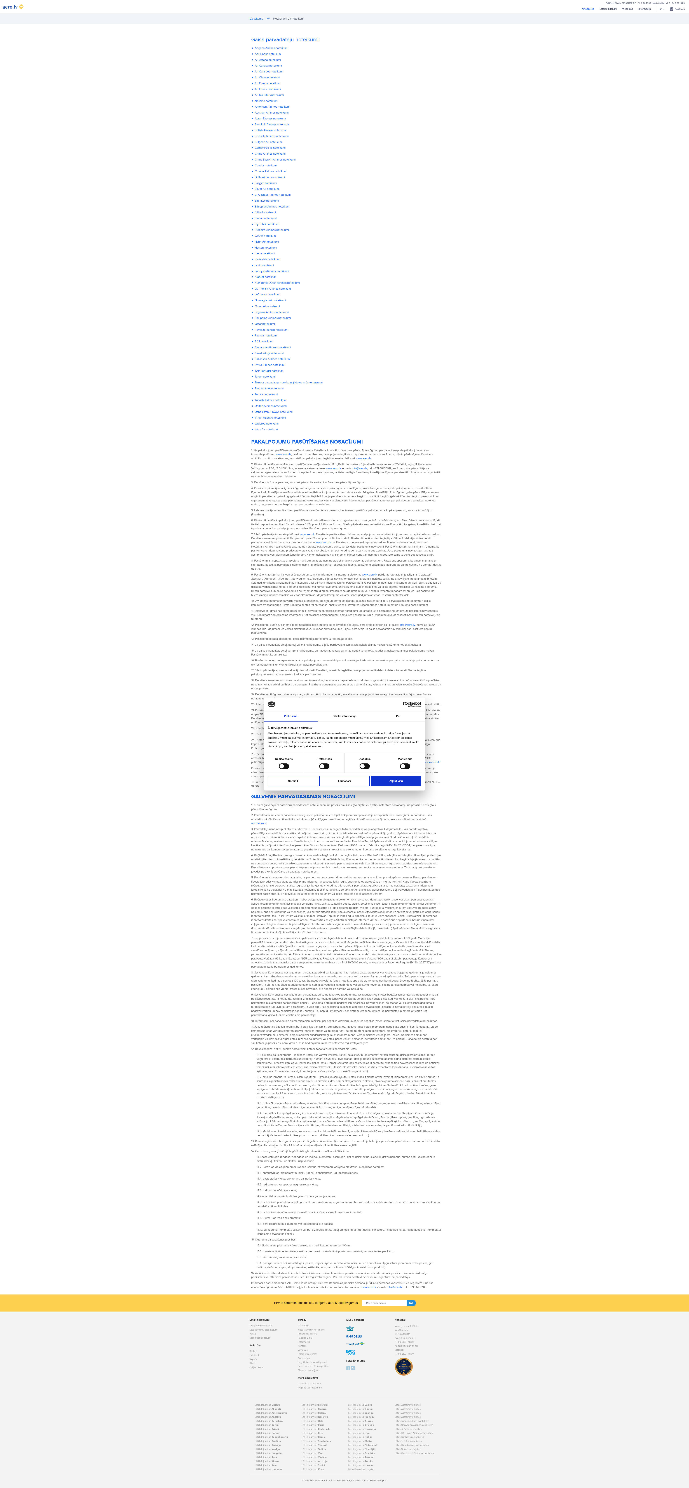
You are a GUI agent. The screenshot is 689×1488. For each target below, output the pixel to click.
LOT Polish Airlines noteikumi (273, 289)
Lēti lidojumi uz (267, 1404)
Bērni (252, 1363)
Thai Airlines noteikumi (269, 388)
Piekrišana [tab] (290, 716)
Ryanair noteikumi (266, 335)
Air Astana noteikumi (268, 60)
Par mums (303, 1325)
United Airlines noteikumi (271, 406)
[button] (677, 9)
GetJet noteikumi (265, 236)
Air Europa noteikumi (268, 83)
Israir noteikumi (264, 265)
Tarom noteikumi (265, 376)
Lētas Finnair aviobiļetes (407, 1449)
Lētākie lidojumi (608, 8)
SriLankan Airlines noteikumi (272, 359)
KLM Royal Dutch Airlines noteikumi (277, 283)
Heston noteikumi (266, 247)
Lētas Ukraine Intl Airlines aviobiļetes (414, 1453)
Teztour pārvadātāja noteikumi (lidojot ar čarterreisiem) (289, 382)
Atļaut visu (396, 781)
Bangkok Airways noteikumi (272, 124)
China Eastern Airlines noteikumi (275, 159)
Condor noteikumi (266, 165)
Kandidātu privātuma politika (313, 1366)
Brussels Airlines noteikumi (272, 136)
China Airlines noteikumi (270, 153)
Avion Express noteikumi (270, 118)
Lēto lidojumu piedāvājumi (263, 1329)
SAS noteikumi (264, 341)
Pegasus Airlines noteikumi (272, 312)
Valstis (252, 1333)
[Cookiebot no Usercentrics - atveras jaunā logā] (405, 704)
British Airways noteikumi (271, 130)
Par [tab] (398, 716)
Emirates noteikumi (267, 200)
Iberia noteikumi (265, 253)
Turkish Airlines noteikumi (271, 400)
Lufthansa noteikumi (267, 294)
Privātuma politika (307, 1333)
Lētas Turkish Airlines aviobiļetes (412, 1421)
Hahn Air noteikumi (267, 242)
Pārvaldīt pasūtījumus (309, 1383)
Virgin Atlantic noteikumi (270, 417)
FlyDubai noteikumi (267, 224)
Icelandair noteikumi (267, 259)
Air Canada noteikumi (268, 65)
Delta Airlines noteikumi (270, 177)
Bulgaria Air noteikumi (269, 142)
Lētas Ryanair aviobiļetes (361, 1469)
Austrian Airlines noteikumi (272, 112)
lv (660, 9)
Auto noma (304, 1358)
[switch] (323, 765)
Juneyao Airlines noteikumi (272, 271)
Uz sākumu (256, 18)
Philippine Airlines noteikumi (273, 318)
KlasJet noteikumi (266, 277)
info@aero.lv (663, 3)
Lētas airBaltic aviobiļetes (408, 1429)
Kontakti (302, 1346)
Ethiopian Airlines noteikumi (272, 206)
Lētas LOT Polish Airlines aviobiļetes (414, 1433)
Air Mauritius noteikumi (269, 95)
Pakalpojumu (305, 1337)
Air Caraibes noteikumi (269, 71)
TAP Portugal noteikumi (269, 371)
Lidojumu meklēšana (260, 1325)
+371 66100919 (627, 3)
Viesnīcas (627, 8)
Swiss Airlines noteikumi (270, 365)
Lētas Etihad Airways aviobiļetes (412, 1445)
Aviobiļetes (588, 8)
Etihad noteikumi (265, 212)
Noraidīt (293, 781)
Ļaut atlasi (344, 781)
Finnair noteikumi (266, 218)
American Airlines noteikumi (272, 107)
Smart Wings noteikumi (269, 353)
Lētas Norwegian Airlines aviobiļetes (414, 1424)
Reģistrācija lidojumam (310, 1387)
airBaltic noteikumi (266, 101)
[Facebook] (348, 1368)
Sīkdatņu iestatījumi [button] (308, 1370)
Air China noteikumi (267, 77)
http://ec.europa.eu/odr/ (425, 762)
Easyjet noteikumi (266, 183)
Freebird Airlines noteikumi (272, 230)
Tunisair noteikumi (266, 394)
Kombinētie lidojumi (260, 1337)
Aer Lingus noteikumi (268, 54)
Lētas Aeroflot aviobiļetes (408, 1441)
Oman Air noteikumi (267, 306)
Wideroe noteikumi (267, 423)
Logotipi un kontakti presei (312, 1362)
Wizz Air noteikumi (266, 429)
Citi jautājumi (256, 1367)
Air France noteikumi (268, 89)
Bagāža (253, 1359)
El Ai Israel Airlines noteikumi (273, 195)
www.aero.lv (283, 454)
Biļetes (252, 1351)
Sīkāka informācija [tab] (344, 716)
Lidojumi (254, 1355)
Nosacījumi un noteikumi (311, 1329)
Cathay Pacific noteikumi (270, 148)
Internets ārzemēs (307, 1354)
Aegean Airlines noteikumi (271, 48)
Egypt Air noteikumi (267, 189)
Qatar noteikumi (265, 324)
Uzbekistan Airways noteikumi (274, 412)
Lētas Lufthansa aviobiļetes (409, 1437)
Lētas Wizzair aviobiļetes (408, 1404)
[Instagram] (353, 1368)
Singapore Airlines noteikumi (273, 347)
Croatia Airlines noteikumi (271, 171)
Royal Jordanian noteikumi (271, 330)
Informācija (644, 8)
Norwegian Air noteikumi (270, 300)
